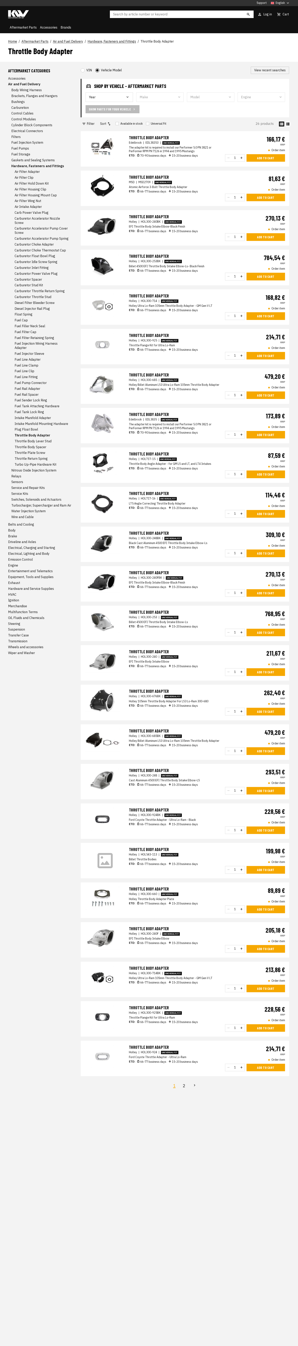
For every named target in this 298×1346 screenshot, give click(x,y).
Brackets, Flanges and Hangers (34, 96)
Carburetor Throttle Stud (33, 297)
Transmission (17, 641)
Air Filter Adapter (27, 172)
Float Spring (23, 314)
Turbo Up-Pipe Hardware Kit (35, 465)
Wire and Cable (22, 517)
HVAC (12, 594)
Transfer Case (18, 635)
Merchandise (17, 606)
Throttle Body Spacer (30, 447)
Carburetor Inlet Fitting (32, 268)
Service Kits (19, 494)
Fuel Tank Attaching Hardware (37, 406)
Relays (16, 476)
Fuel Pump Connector (31, 383)
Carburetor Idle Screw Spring (36, 262)
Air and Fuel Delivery (68, 41)
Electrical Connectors (27, 131)
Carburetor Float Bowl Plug (35, 256)
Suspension (16, 630)
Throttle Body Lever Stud (33, 441)
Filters (16, 137)
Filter (90, 124)
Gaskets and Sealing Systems (33, 160)
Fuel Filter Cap (25, 332)
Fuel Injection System (27, 143)
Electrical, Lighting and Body (28, 554)
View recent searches (270, 70)
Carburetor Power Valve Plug (36, 274)
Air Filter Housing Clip (30, 189)
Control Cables (22, 113)
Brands (66, 27)
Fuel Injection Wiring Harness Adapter (36, 346)
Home (12, 41)
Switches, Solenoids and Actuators (36, 499)
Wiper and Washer (21, 653)
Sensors (17, 482)
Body (12, 530)
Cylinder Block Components (31, 125)
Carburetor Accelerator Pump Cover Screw (41, 231)
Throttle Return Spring (31, 459)
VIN (89, 70)
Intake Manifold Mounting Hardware (41, 424)
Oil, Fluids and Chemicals (26, 618)
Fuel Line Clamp (26, 365)
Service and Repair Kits (28, 488)
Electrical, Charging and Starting (31, 548)
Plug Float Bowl (26, 430)
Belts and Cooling (21, 525)
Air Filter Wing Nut (28, 201)
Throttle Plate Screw (30, 453)
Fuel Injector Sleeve (29, 354)
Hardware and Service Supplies (31, 589)
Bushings (18, 102)
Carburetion (20, 108)
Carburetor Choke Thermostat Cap (40, 250)
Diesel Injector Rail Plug (32, 309)
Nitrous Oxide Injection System (33, 470)
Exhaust (14, 583)
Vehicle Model (111, 70)
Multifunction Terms (23, 612)
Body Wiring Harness (26, 90)
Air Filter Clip (24, 178)
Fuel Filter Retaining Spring (34, 338)
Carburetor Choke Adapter (34, 244)
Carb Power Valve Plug (31, 213)
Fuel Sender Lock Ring (31, 400)
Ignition (13, 600)
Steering (14, 624)
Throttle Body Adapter (157, 41)
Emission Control (20, 559)
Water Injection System (28, 511)
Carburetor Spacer (28, 279)
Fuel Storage (20, 154)
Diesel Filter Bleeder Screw (35, 303)
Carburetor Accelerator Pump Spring (42, 239)
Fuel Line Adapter (28, 359)
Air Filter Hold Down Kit (32, 184)
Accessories (48, 27)
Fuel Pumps (20, 148)
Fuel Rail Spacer (27, 394)
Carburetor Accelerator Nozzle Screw (37, 220)
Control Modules (23, 119)
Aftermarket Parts (23, 27)
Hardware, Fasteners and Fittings (112, 41)
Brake (12, 536)
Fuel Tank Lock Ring (29, 412)
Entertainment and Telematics (30, 571)
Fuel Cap (21, 320)
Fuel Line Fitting (26, 377)
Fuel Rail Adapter (27, 389)
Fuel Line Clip (24, 371)
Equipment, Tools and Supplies (31, 577)
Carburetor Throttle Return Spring (40, 291)
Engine (13, 565)
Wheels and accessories (25, 647)
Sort (103, 124)
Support (262, 3)
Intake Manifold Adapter (33, 418)
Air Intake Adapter (28, 207)
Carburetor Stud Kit (29, 285)
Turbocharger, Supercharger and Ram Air (41, 505)
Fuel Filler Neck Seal (30, 326)
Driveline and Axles (22, 542)
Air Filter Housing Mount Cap (36, 195)
